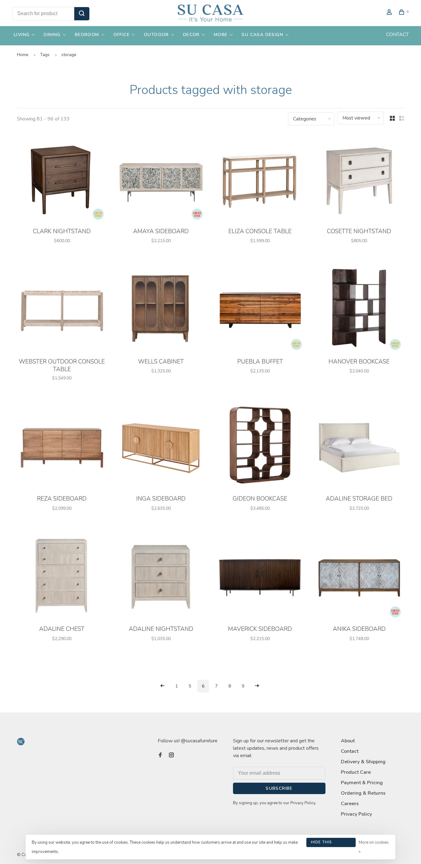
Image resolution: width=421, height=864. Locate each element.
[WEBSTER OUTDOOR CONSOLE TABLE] (62, 309)
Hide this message (321, 843)
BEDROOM (87, 35)
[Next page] (257, 686)
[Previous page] (162, 686)
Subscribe (279, 788)
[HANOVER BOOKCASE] (359, 309)
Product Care (356, 772)
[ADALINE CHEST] (62, 576)
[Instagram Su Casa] (171, 755)
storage (68, 55)
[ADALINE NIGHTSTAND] (161, 576)
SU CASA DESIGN (262, 35)
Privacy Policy (356, 814)
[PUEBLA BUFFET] (260, 309)
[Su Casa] (21, 741)
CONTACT (397, 34)
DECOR (191, 35)
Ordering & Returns (363, 793)
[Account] (390, 13)
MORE (221, 35)
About (348, 740)
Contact (349, 751)
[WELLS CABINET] (161, 309)
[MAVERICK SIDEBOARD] (260, 576)
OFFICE (121, 35)
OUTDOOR (156, 35)
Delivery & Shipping (363, 761)
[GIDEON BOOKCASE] (260, 446)
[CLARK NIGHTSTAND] (62, 178)
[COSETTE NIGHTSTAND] (359, 178)
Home (22, 55)
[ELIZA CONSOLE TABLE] (260, 178)
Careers (350, 803)
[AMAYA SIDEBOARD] (161, 178)
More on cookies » (374, 847)
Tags (45, 55)
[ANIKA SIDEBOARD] (359, 576)
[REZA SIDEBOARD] (62, 446)
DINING (52, 35)
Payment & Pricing (362, 782)
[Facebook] (160, 755)
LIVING (22, 35)
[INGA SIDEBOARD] (161, 446)
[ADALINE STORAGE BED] (359, 446)
